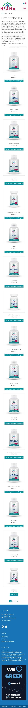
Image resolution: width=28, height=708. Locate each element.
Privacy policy (5, 636)
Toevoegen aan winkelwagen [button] (14, 81)
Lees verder (14, 594)
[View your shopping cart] (23, 3)
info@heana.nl (7, 620)
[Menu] (24, 8)
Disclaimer (4, 639)
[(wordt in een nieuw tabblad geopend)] (14, 682)
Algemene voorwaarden (8, 641)
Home (3, 13)
